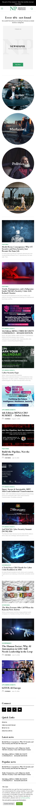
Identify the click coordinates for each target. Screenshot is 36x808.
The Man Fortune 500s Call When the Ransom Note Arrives (18, 608)
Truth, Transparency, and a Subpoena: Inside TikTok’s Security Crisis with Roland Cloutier (18, 291)
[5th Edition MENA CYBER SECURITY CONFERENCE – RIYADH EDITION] (18, 315)
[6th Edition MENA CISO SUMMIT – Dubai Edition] (18, 396)
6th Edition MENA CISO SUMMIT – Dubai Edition (15, 414)
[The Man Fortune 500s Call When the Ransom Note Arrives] (18, 592)
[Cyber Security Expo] (18, 357)
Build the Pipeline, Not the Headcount (15, 453)
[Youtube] (20, 710)
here (19, 4)
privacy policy (25, 798)
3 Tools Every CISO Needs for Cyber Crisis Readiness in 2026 (17, 568)
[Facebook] (4, 710)
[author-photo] (3, 419)
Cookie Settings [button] (9, 803)
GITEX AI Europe (11, 687)
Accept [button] (19, 803)
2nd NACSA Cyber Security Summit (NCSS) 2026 (17, 530)
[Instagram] (9, 710)
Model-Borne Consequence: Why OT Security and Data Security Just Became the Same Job (17, 249)
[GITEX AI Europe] (18, 671)
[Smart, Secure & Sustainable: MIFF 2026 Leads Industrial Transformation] (18, 474)
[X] (14, 710)
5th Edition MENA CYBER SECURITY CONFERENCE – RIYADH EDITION (18, 332)
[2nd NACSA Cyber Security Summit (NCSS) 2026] (18, 514)
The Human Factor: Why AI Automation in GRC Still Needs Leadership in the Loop (17, 649)
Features (5, 244)
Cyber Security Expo (10, 372)
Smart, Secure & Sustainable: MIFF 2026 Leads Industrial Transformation (17, 490)
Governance (6, 565)
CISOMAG (7, 419)
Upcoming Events (8, 328)
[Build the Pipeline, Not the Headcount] (18, 435)
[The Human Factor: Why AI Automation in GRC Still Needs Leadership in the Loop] (18, 630)
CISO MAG (8, 458)
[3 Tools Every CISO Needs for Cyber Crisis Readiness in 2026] (18, 552)
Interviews (6, 605)
